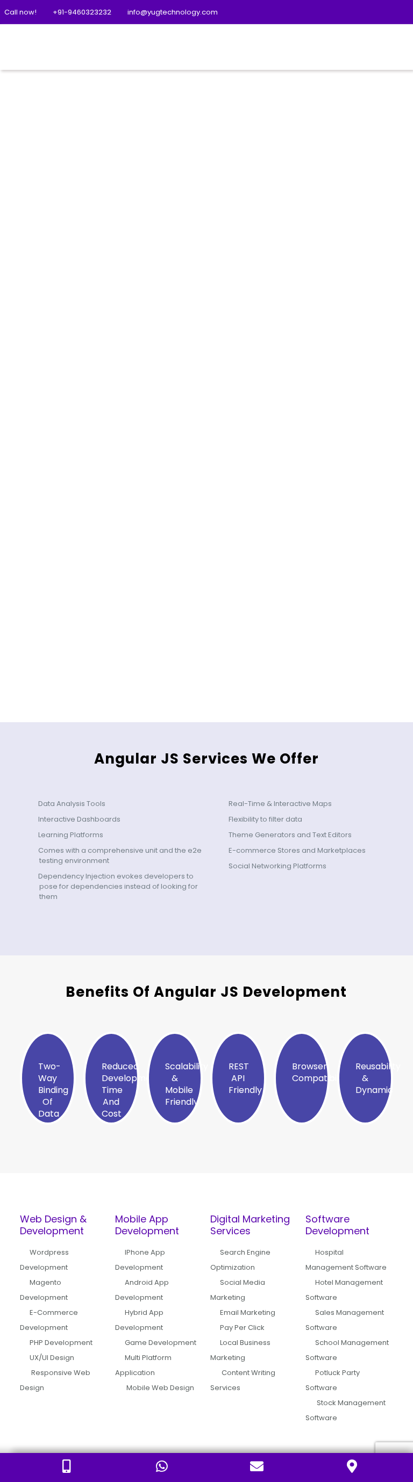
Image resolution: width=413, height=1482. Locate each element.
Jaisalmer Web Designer (257, 510)
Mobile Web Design (160, 1388)
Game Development (160, 1342)
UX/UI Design (52, 1357)
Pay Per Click (242, 1327)
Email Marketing (247, 1312)
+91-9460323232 (82, 12)
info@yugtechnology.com (172, 12)
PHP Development (61, 1342)
